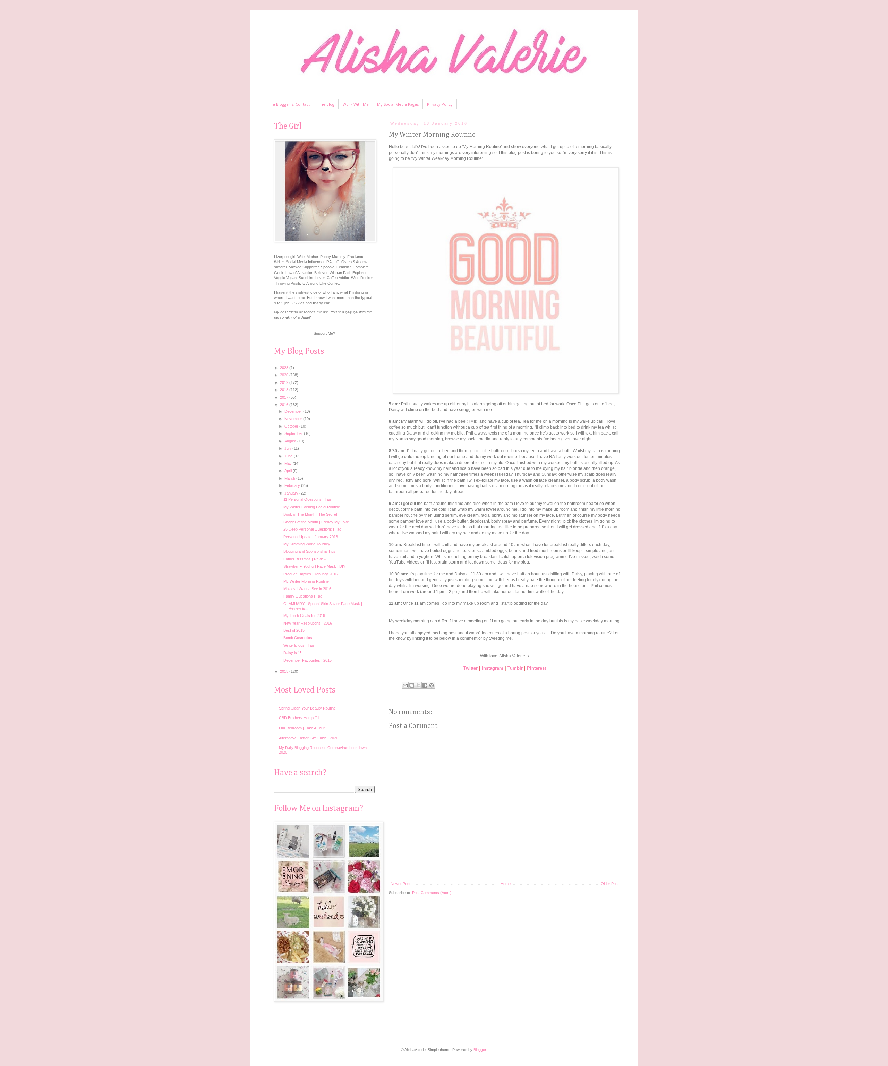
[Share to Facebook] (424, 685)
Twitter (470, 668)
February (292, 485)
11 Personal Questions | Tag (307, 499)
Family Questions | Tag (302, 596)
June (289, 456)
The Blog (326, 104)
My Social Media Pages (398, 104)
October (291, 426)
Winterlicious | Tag (298, 645)
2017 (284, 397)
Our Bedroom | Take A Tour (302, 728)
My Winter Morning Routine (306, 581)
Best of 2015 (294, 630)
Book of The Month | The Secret (310, 514)
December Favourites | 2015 (307, 660)
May (288, 463)
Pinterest (536, 668)
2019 (284, 382)
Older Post (610, 884)
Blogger (479, 1050)
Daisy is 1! (292, 653)
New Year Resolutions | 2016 (307, 623)
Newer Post (400, 884)
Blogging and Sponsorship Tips (309, 551)
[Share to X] (418, 685)
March (290, 478)
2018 (284, 390)
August (290, 441)
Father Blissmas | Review (304, 559)
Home (506, 884)
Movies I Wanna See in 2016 (307, 589)
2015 (284, 671)
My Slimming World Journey (306, 544)
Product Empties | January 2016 (310, 574)
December (293, 411)
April (288, 470)
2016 (284, 405)
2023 (284, 368)
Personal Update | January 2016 (310, 537)
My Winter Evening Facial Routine (311, 507)
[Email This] (405, 685)
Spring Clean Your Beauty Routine (307, 708)
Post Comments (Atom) (432, 893)
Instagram (492, 668)
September (294, 433)
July (288, 448)
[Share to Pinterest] (431, 685)
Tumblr (515, 668)
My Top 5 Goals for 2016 (304, 615)
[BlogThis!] (411, 685)
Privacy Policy (440, 104)
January (291, 493)
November (293, 418)
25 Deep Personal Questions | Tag (312, 529)
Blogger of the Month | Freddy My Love (316, 522)
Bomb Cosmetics (297, 638)
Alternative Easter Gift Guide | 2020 (308, 738)
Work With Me (356, 104)
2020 (284, 375)
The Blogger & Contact (289, 104)
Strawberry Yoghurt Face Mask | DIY (314, 566)
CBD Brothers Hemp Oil (299, 718)
